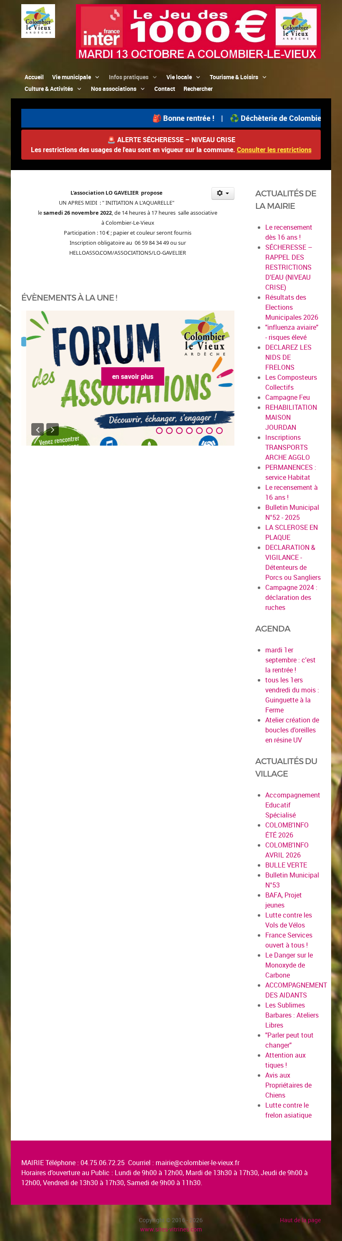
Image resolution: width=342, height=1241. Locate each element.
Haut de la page (300, 1220)
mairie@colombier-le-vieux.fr (197, 1162)
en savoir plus (127, 376)
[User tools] (222, 193)
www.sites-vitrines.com (171, 1229)
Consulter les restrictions (274, 149)
